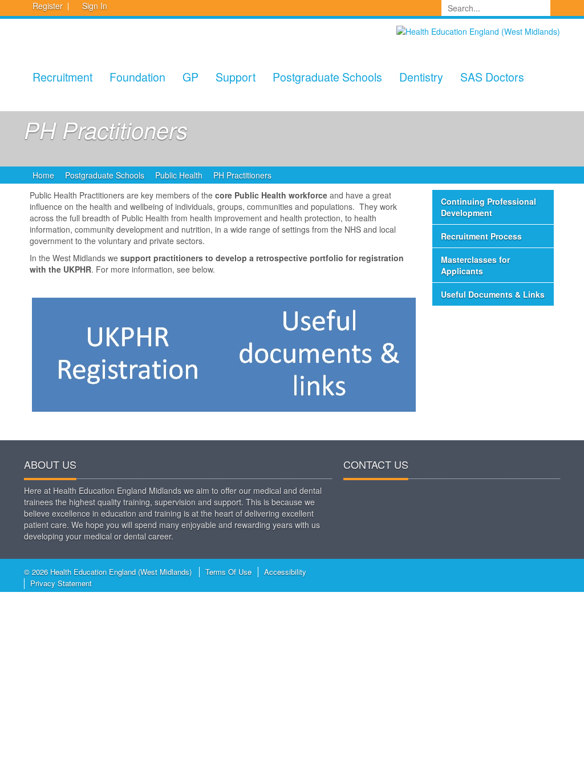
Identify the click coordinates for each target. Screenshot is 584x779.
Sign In (94, 5)
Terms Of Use (228, 571)
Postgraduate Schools (327, 76)
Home (43, 175)
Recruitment (62, 76)
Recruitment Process (481, 236)
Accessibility (285, 571)
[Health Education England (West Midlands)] (478, 30)
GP (190, 76)
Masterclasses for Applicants (475, 265)
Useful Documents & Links (493, 294)
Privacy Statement (61, 583)
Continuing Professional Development (488, 207)
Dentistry (421, 76)
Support (236, 76)
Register (48, 5)
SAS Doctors (492, 76)
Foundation (137, 76)
